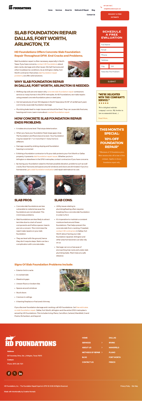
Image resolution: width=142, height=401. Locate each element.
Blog (93, 10)
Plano (112, 352)
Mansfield (114, 347)
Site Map (135, 386)
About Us (68, 10)
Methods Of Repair (82, 10)
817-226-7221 (107, 5)
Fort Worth (115, 357)
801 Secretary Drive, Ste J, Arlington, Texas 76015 (24, 356)
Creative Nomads (29, 392)
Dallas (112, 338)
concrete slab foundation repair (60, 92)
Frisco (112, 362)
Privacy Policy (125, 386)
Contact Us (91, 15)
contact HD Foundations (47, 64)
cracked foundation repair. (59, 112)
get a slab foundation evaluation (40, 170)
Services (59, 10)
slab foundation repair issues (45, 156)
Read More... (103, 118)
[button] (101, 342)
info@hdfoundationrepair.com (112, 9)
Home (50, 10)
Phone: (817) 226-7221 (15, 364)
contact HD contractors (66, 231)
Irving (112, 343)
